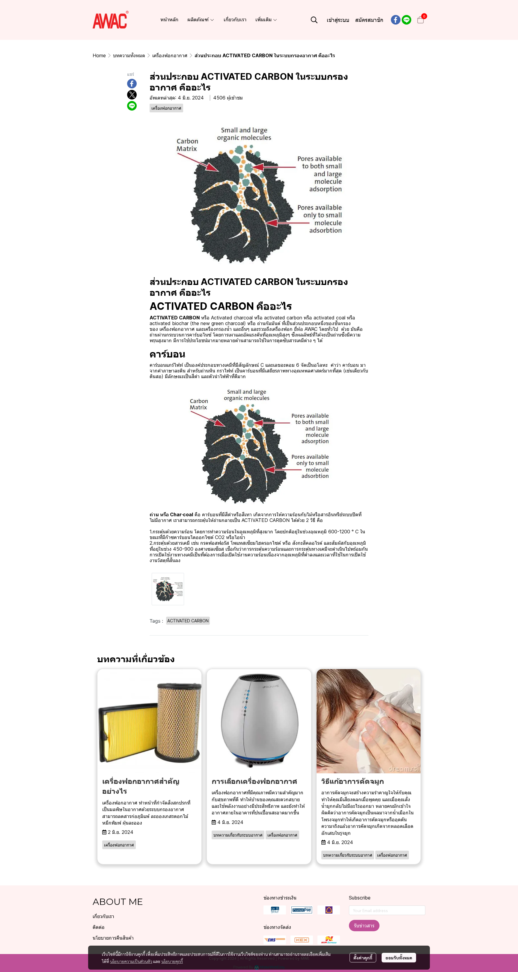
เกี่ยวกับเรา (103, 916)
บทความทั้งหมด (129, 55)
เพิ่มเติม (264, 19)
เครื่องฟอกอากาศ (169, 55)
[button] (314, 20)
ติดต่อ (99, 927)
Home (99, 55)
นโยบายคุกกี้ (172, 961)
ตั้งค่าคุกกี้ (362, 957)
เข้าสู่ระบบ (338, 20)
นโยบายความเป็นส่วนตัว (131, 961)
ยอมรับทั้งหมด (399, 957)
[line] (406, 20)
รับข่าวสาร (364, 926)
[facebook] (395, 20)
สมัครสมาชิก (369, 20)
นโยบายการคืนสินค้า (113, 938)
